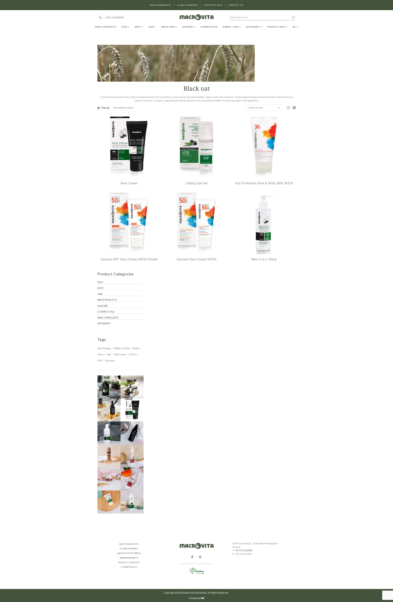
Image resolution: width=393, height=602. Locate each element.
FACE (100, 282)
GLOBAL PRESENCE (187, 5)
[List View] (288, 107)
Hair (108, 354)
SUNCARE (102, 306)
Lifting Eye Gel (197, 183)
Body (136, 348)
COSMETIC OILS (106, 311)
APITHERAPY (104, 323)
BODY (100, 288)
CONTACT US (236, 5)
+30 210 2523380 (243, 550)
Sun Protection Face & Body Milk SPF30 (264, 183)
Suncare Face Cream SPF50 (196, 259)
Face (100, 354)
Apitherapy (104, 348)
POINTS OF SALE (213, 5)
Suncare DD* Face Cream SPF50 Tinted (129, 259)
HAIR (99, 294)
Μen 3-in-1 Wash (264, 259)
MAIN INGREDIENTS (160, 5)
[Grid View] (294, 107)
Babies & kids (122, 348)
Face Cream (129, 183)
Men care (120, 354)
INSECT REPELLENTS (108, 317)
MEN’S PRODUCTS (107, 300)
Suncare (110, 360)
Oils (99, 360)
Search (294, 17)
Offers (133, 354)
